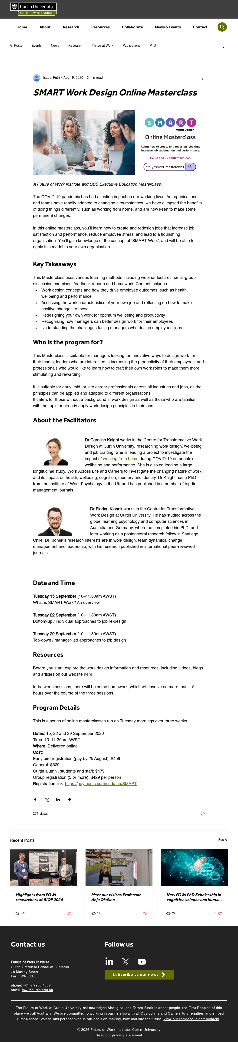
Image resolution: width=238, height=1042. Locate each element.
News (55, 45)
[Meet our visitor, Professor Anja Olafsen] (119, 867)
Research (75, 45)
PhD (153, 45)
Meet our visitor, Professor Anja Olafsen (116, 897)
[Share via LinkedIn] (58, 799)
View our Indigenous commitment (191, 1019)
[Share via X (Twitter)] (46, 799)
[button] (45, 27)
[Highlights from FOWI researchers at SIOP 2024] (43, 867)
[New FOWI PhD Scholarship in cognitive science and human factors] (194, 867)
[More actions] (202, 78)
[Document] (222, 27)
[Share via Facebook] (35, 799)
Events (37, 45)
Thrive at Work (102, 45)
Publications (131, 45)
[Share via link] (69, 799)
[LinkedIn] (109, 962)
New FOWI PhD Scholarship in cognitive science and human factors (193, 897)
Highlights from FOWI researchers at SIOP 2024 (39, 897)
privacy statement (127, 1035)
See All (223, 840)
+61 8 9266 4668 (37, 985)
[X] (125, 962)
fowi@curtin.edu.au (37, 990)
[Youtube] (141, 962)
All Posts (16, 45)
